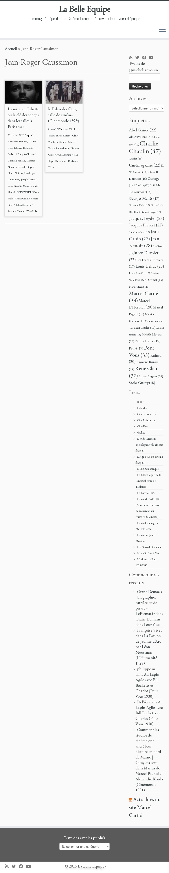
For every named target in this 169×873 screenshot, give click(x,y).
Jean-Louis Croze (139, 232)
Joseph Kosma (28, 179)
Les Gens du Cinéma (149, 547)
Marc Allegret (139, 287)
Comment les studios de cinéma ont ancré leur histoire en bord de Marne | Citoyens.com (148, 746)
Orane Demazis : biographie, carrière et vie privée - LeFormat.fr (149, 602)
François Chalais (25, 154)
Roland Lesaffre (23, 205)
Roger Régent (151, 376)
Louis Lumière (139, 273)
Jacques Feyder (146, 218)
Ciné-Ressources (146, 414)
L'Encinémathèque (148, 469)
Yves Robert (33, 211)
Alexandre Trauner (17, 141)
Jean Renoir (144, 242)
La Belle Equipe (84, 9)
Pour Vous (141, 351)
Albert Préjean (140, 137)
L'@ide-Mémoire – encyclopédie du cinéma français (149, 444)
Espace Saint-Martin (58, 148)
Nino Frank (147, 340)
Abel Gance (142, 130)
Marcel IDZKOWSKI (19, 192)
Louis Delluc (150, 266)
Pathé (136, 348)
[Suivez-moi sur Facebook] (145, 58)
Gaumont (142, 192)
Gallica (141, 432)
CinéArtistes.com (146, 420)
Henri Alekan (15, 173)
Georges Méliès (144, 198)
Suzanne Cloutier (17, 211)
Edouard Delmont (23, 148)
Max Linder (144, 327)
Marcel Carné (30, 186)
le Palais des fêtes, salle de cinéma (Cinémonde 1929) (63, 114)
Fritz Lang (142, 185)
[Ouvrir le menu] (162, 30)
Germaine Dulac (139, 205)
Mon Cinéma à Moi (148, 553)
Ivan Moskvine (64, 154)
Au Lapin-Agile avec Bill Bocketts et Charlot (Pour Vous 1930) (148, 685)
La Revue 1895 (145, 493)
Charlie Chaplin (145, 147)
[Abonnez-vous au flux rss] (132, 58)
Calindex (142, 408)
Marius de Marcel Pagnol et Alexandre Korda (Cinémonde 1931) (149, 778)
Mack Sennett (151, 280)
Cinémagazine (144, 165)
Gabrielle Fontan (16, 160)
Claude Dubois (66, 142)
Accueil (11, 48)
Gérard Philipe (25, 167)
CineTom (142, 426)
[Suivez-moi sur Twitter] (138, 58)
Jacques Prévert (146, 225)
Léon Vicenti (14, 186)
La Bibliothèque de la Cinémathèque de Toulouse (148, 481)
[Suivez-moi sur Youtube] (152, 58)
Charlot (135, 158)
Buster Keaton (63, 135)
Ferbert (12, 154)
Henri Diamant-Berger (147, 211)
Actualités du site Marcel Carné (145, 807)
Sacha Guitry (142, 382)
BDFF (140, 402)
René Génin (22, 198)
